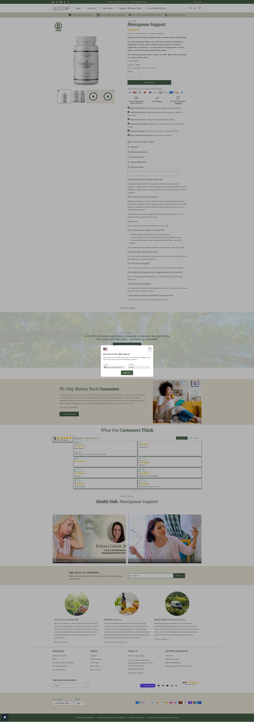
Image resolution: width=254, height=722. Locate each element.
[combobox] (113, 367)
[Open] (4, 717)
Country (105, 364)
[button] (150, 349)
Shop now (127, 373)
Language (131, 364)
